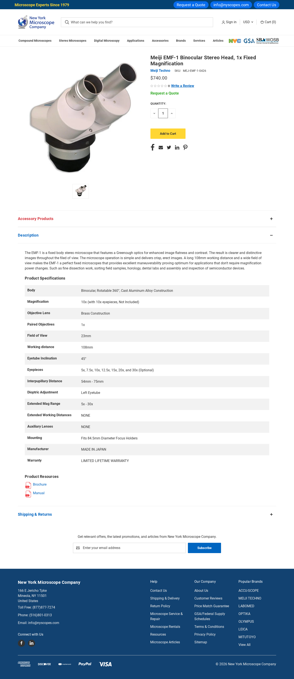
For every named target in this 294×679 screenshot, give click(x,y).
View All (244, 645)
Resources (158, 634)
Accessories (160, 40)
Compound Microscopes (35, 40)
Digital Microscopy (106, 40)
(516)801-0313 (40, 615)
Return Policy (160, 606)
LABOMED (246, 606)
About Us (201, 591)
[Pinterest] (185, 147)
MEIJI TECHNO (249, 598)
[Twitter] (169, 147)
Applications (135, 40)
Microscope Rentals (165, 627)
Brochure (39, 484)
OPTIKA (244, 614)
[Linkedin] (177, 147)
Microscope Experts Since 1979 (42, 5)
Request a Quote (191, 5)
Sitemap (200, 642)
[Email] (161, 147)
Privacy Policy (205, 634)
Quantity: (158, 103)
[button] (181, 86)
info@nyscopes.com (231, 5)
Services (199, 40)
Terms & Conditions (209, 627)
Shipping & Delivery (165, 598)
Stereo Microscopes (72, 40)
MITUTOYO (247, 637)
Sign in (231, 22)
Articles (218, 40)
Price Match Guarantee (211, 606)
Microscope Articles (165, 642)
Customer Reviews (208, 598)
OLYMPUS (246, 621)
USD (247, 22)
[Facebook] (152, 147)
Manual (39, 493)
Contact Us (266, 5)
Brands (181, 40)
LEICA (243, 629)
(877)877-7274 (43, 607)
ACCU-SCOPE (248, 591)
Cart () (270, 22)
